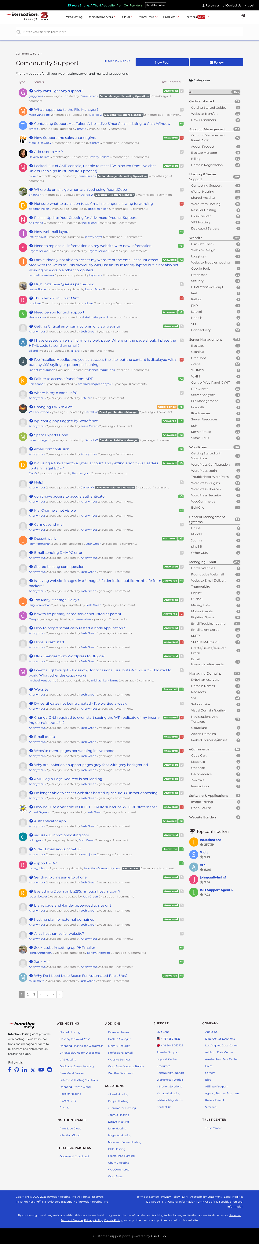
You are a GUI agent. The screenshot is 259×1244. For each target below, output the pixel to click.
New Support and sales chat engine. (64, 138)
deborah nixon (39, 208)
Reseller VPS (68, 1100)
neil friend (36, 223)
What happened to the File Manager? (65, 110)
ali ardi (33, 350)
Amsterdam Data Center (221, 1059)
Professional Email (120, 1052)
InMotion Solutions (169, 1086)
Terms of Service (148, 1196)
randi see (35, 303)
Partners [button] (195, 17)
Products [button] (169, 17)
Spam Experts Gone (50, 435)
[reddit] (49, 1069)
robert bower (38, 896)
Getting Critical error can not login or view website (76, 326)
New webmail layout (51, 232)
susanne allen (81, 619)
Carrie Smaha (89, 96)
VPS (74, 17)
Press (208, 1066)
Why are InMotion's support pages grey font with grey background (90, 765)
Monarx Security (119, 1046)
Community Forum (29, 53)
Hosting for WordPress (75, 1039)
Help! (38, 482)
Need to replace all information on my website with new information (92, 246)
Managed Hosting (168, 1093)
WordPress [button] (147, 17)
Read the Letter (155, 5)
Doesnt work (44, 539)
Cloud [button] (126, 17)
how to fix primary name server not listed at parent (77, 614)
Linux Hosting (117, 1128)
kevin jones (89, 854)
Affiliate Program (216, 1086)
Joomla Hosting (118, 1115)
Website (40, 689)
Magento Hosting (119, 1135)
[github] (17, 1069)
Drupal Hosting (118, 1101)
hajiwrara (95, 275)
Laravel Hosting (118, 1121)
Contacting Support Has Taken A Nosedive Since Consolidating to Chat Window (101, 124)
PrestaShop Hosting (121, 1156)
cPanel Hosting (118, 1094)
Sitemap (210, 1107)
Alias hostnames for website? (58, 933)
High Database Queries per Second (63, 284)
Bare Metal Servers (72, 1073)
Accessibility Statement (206, 1196)
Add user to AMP (48, 152)
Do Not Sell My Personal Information (170, 1201)
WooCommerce (118, 1169)
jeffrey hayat (37, 237)
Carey (33, 619)
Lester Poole (37, 289)
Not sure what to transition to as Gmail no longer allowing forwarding (93, 204)
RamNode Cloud (70, 1128)
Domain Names (118, 1032)
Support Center (167, 1059)
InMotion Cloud (70, 1135)
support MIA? (45, 863)
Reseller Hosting (70, 1093)
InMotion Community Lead (102, 868)
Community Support (47, 63)
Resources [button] (213, 5)
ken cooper (37, 384)
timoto (33, 129)
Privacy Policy (170, 1196)
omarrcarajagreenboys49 (95, 384)
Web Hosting (68, 1023)
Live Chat (163, 1032)
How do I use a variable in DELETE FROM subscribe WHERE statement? (95, 807)
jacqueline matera (41, 275)
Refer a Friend (214, 1100)
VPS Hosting (68, 1059)
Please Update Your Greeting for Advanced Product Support (85, 218)
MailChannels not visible (54, 510)
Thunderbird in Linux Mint (56, 298)
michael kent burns (42, 680)
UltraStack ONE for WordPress (80, 1052)
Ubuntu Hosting (119, 1162)
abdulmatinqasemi (95, 317)
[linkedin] (25, 1069)
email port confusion (51, 449)
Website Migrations (170, 1100)
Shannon (35, 194)
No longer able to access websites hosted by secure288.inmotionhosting (95, 793)
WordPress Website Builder (126, 1066)
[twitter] (33, 1069)
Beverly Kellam (39, 157)
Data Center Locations (220, 1038)
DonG (33, 473)
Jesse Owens (90, 426)
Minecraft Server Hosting (124, 1142)
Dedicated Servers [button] (100, 17)
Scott (204, 852)
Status (39, 82)
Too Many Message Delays (56, 600)
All (214, 92)
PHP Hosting (116, 1149)
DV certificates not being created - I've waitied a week (80, 703)
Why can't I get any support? (58, 91)
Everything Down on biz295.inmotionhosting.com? (76, 891)
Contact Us (164, 1107)
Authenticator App (49, 821)
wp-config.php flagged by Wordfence (65, 421)
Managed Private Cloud (75, 1087)
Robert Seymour (40, 812)
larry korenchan (40, 543)
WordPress (115, 1176)
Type (22, 82)
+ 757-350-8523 (170, 1038)
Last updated (170, 82)
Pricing (64, 1107)
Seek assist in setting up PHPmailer (64, 948)
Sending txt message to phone (60, 877)
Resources (163, 1066)
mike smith (37, 981)
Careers (210, 1073)
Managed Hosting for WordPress (81, 1046)
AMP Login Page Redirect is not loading (67, 779)
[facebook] (10, 1069)
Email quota (44, 737)
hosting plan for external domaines (63, 919)
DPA (185, 1196)
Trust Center (213, 1128)
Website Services (119, 1059)
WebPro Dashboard (121, 1073)
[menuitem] (211, 5)
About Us (211, 1032)
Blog (208, 1079)
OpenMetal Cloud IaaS (74, 1156)
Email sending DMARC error (57, 553)
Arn (203, 865)
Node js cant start (48, 642)
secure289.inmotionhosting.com (61, 835)
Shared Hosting (70, 1032)
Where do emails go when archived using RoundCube (80, 190)
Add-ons (113, 1023)
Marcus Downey (40, 143)
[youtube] (41, 1069)
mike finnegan (39, 440)
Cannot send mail (48, 524)
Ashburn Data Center (219, 1052)
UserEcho (158, 1236)
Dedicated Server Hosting (77, 1066)
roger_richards (39, 868)
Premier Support (168, 1052)
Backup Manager (119, 1039)
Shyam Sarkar (38, 251)
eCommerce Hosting (122, 1108)
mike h (33, 176)
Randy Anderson (40, 952)
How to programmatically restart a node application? (79, 628)
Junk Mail (42, 962)
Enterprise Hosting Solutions (79, 1080)
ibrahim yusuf (81, 473)
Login (251, 5)
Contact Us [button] (233, 5)
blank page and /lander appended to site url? (72, 905)
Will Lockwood (39, 412)
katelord (86, 398)
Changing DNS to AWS (53, 407)
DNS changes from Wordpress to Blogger (69, 656)
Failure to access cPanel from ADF (63, 379)
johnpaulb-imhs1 (213, 877)
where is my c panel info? (55, 393)
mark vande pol (39, 114)
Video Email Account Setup (57, 849)
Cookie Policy (113, 1220)
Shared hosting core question (58, 567)
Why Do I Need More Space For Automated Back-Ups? (80, 976)
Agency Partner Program (222, 1093)
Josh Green (88, 331)
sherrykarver (37, 317)
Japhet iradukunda (42, 370)
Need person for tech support (58, 312)
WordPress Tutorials (170, 1079)
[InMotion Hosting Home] (21, 16)
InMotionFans (210, 840)
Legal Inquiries (233, 1196)
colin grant (36, 840)
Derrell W (96, 114)
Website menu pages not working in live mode (73, 751)
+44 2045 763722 (171, 1045)
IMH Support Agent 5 (216, 890)
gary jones (36, 96)
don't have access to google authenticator (69, 496)
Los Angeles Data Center (221, 1045)
